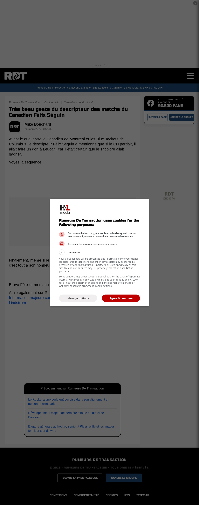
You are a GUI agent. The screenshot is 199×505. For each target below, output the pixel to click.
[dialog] (99, 252)
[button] (99, 252)
